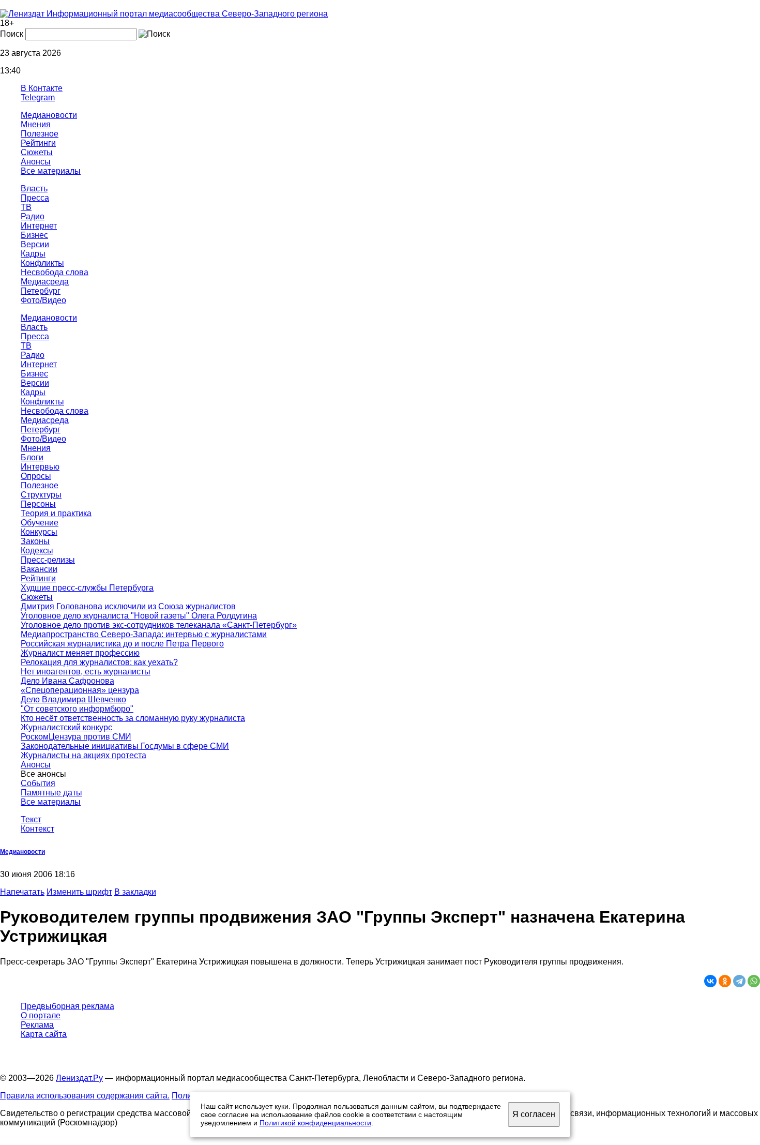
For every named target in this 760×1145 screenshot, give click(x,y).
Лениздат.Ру (79, 1078)
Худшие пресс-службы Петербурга (87, 587)
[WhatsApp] (754, 981)
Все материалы (51, 171)
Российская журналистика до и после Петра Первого (122, 643)
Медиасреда (45, 281)
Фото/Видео (43, 300)
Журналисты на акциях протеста (83, 755)
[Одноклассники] (725, 981)
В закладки (135, 891)
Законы (35, 541)
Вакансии (39, 569)
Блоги (32, 457)
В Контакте (42, 88)
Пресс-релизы (48, 559)
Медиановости (49, 115)
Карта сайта (44, 1034)
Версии (35, 244)
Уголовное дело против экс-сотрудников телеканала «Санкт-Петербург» (159, 625)
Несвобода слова (54, 272)
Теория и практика (56, 513)
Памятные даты (51, 792)
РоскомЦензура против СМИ (76, 736)
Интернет (39, 225)
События (38, 783)
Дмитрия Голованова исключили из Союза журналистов (128, 606)
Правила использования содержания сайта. (85, 1095)
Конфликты (42, 263)
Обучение (39, 522)
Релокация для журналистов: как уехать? (99, 662)
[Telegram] (739, 981)
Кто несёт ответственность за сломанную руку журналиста (133, 718)
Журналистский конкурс (66, 727)
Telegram (38, 97)
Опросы (36, 476)
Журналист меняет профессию (80, 653)
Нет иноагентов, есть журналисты (85, 671)
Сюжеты (37, 152)
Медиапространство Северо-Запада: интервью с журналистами (144, 634)
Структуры (41, 494)
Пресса (35, 197)
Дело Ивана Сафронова (67, 680)
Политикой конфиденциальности (315, 1123)
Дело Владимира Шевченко (73, 699)
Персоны (38, 504)
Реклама (37, 1024)
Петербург (40, 291)
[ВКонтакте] (710, 981)
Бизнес (34, 235)
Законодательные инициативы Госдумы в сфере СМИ (125, 746)
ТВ (26, 207)
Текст (31, 819)
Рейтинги (38, 143)
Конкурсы (39, 532)
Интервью (40, 466)
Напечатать (22, 891)
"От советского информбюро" (77, 708)
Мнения (36, 124)
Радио (32, 216)
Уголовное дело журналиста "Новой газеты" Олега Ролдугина (139, 615)
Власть (34, 188)
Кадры (33, 253)
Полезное (39, 133)
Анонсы (36, 161)
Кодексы (37, 550)
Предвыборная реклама (67, 1006)
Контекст (37, 828)
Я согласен (533, 1114)
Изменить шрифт (79, 891)
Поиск (11, 33)
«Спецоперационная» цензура (80, 690)
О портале (40, 1015)
